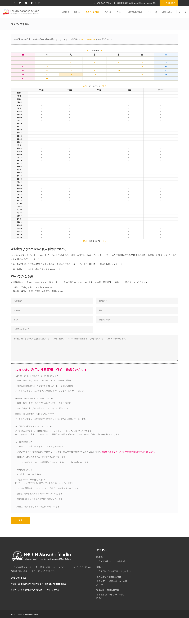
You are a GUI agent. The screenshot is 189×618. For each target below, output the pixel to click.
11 (70, 66)
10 (47, 66)
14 (142, 66)
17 (47, 70)
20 (118, 70)
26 (94, 74)
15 (166, 66)
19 (94, 70)
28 (142, 74)
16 (23, 70)
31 (47, 78)
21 (142, 70)
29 (166, 74)
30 (23, 78)
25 (70, 74)
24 (47, 74)
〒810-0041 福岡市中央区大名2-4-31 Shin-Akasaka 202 (38, 583)
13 (118, 66)
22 (166, 70)
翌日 (104, 86)
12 (94, 66)
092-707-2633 (88, 39)
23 (23, 74)
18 (71, 70)
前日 (85, 86)
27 (118, 74)
